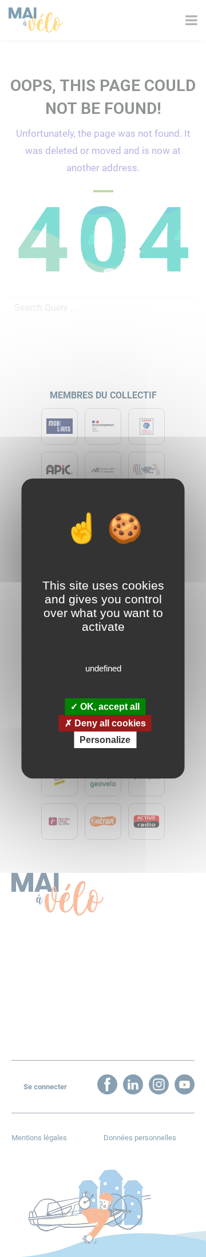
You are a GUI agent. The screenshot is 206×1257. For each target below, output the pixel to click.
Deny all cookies (109, 723)
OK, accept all (109, 706)
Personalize (105, 740)
